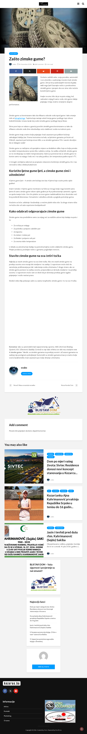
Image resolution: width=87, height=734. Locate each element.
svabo (14, 64)
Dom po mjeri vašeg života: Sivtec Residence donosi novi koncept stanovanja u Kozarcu (42, 609)
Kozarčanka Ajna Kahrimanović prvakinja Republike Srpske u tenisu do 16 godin (43, 618)
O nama (7, 721)
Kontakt (7, 711)
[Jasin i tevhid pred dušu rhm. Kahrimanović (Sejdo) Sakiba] (24, 540)
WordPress (58, 730)
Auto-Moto (13, 53)
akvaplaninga (20, 118)
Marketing (68, 454)
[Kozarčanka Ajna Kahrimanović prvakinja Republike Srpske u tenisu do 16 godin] (24, 503)
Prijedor (50, 457)
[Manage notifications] (81, 729)
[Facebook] (5, 691)
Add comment (39, 64)
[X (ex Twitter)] (10, 691)
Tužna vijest (59, 528)
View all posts (27, 373)
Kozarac (50, 454)
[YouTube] (16, 691)
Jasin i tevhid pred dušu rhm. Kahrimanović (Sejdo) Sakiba (62, 536)
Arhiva (6, 707)
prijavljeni (21, 431)
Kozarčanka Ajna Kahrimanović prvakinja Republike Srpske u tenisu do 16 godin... (63, 501)
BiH (49, 491)
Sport (71, 491)
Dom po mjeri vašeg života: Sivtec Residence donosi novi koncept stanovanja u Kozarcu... (63, 467)
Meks (45, 730)
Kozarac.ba (59, 454)
